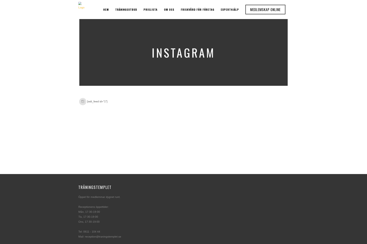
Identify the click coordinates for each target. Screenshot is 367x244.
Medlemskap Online (265, 9)
